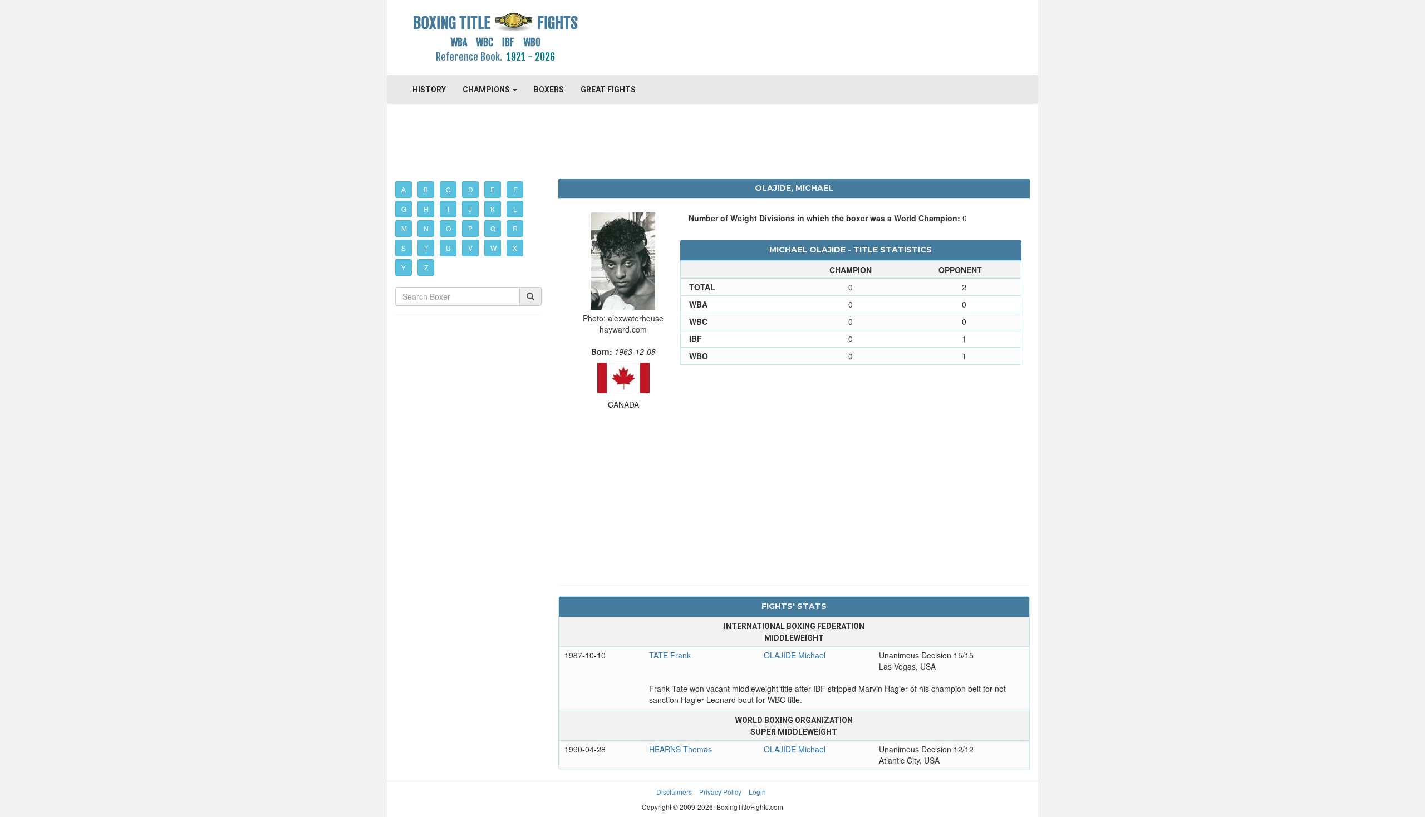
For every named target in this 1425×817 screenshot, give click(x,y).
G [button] (403, 209)
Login (757, 791)
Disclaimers (674, 791)
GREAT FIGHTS (608, 89)
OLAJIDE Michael (794, 655)
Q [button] (492, 228)
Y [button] (403, 267)
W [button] (493, 247)
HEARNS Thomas (680, 749)
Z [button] (426, 267)
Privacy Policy (720, 791)
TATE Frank (670, 655)
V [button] (470, 247)
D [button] (470, 189)
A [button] (403, 189)
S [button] (403, 247)
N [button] (426, 228)
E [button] (492, 189)
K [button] (492, 209)
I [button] (448, 209)
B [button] (426, 189)
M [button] (404, 228)
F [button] (515, 189)
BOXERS (549, 89)
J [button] (470, 209)
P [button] (470, 228)
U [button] (448, 247)
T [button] (426, 247)
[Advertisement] (794, 36)
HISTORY (429, 89)
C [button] (448, 189)
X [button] (515, 247)
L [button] (515, 209)
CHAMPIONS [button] (487, 89)
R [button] (515, 228)
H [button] (426, 209)
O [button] (448, 228)
